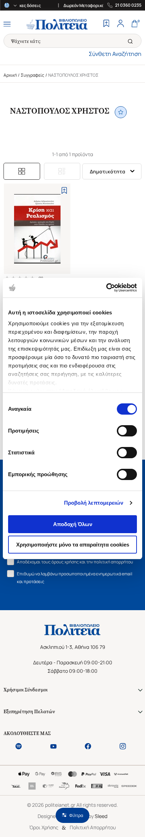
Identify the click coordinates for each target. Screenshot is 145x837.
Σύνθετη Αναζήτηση (115, 54)
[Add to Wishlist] (64, 190)
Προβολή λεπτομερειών (94, 503)
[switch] (127, 430)
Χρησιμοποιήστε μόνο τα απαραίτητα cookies (72, 545)
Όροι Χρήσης (43, 827)
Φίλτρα (76, 815)
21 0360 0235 (128, 5)
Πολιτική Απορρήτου (93, 827)
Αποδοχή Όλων (72, 524)
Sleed (101, 816)
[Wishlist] (106, 24)
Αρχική (10, 75)
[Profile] (120, 24)
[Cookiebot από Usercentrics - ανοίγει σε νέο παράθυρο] (106, 287)
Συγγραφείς (32, 75)
